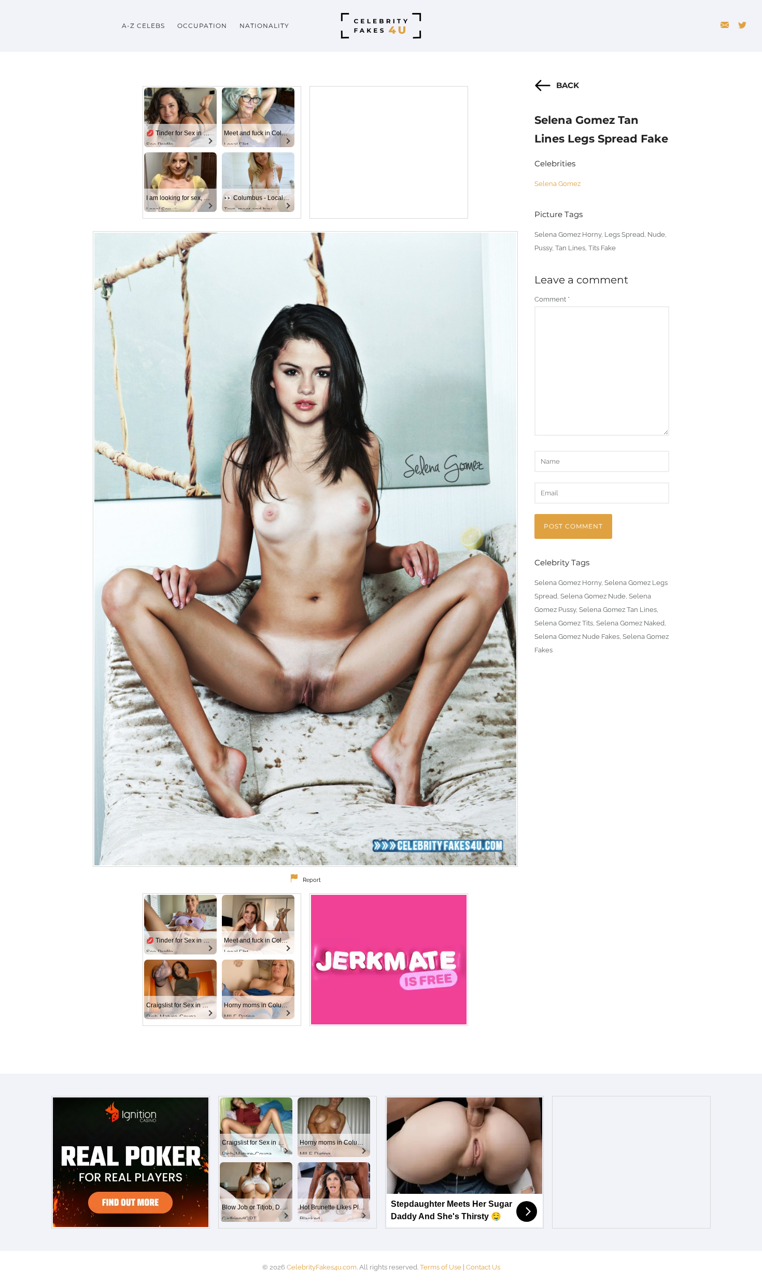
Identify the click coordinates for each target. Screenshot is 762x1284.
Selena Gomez (557, 184)
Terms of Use (440, 1267)
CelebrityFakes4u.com (322, 1267)
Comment (552, 299)
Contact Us (483, 1267)
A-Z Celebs (143, 26)
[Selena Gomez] (305, 549)
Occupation (202, 26)
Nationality (264, 26)
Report (312, 880)
